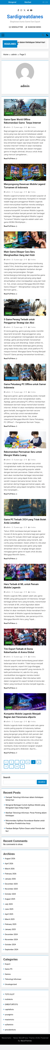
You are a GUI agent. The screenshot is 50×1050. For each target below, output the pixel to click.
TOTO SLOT (9, 994)
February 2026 (10, 874)
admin (8, 127)
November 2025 (11, 889)
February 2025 (10, 924)
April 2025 (9, 914)
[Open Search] (43, 35)
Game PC (9, 113)
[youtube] (31, 10)
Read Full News (9, 158)
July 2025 (9, 904)
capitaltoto (9, 1009)
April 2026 (9, 863)
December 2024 (11, 934)
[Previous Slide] (43, 2)
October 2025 (10, 894)
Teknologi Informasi (13, 979)
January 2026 (10, 879)
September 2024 (11, 949)
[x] (24, 10)
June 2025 (9, 909)
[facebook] (18, 10)
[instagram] (21, 10)
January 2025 (10, 929)
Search (6, 777)
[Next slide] (47, 2)
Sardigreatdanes (25, 17)
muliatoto (9, 999)
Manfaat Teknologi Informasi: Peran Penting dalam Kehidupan (24, 2)
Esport (8, 178)
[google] (27, 10)
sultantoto (9, 1025)
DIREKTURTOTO (11, 1004)
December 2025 (11, 884)
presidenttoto (10, 1030)
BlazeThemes (26, 1041)
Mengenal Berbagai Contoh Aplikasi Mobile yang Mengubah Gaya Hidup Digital (9, 2)
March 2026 (9, 869)
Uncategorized (12, 378)
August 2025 (10, 899)
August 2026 (10, 858)
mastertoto (9, 1020)
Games (8, 313)
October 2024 (10, 944)
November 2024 (11, 939)
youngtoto (9, 1014)
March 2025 (9, 919)
